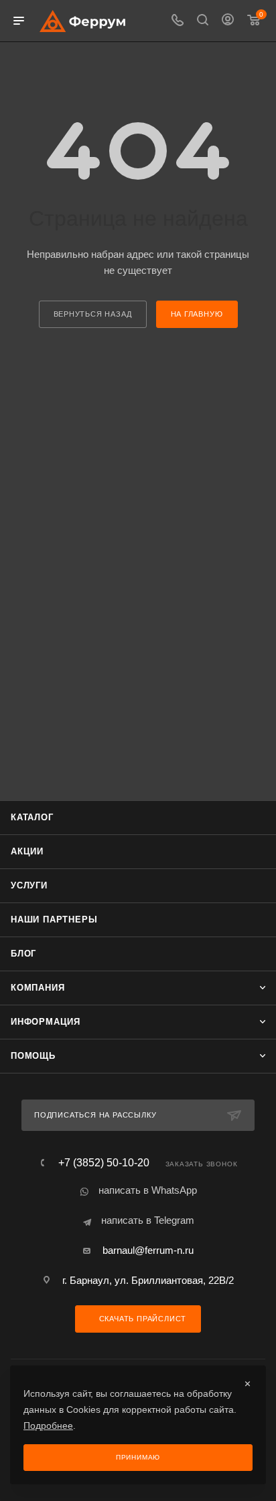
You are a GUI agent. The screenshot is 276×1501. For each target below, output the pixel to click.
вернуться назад (93, 314)
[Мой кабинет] (228, 21)
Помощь (33, 1056)
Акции (27, 851)
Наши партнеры (54, 919)
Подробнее (48, 1425)
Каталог (32, 817)
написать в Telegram (147, 1220)
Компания (37, 988)
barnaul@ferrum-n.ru (148, 1250)
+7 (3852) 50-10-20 (103, 1163)
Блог (23, 954)
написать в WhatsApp (147, 1190)
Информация (45, 1022)
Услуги (29, 885)
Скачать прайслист (141, 1319)
